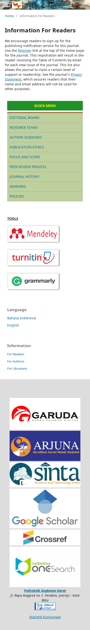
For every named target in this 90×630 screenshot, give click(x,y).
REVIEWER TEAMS (24, 127)
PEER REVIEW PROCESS (28, 166)
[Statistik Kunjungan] (45, 609)
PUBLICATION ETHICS (27, 147)
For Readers (15, 354)
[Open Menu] (5, 5)
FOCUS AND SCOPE (25, 157)
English (13, 325)
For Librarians (17, 368)
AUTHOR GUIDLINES (26, 137)
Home (9, 16)
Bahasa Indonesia (21, 318)
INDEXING (18, 186)
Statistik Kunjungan (45, 617)
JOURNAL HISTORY (24, 176)
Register (24, 50)
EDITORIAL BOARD (24, 117)
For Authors (15, 361)
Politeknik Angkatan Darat (45, 590)
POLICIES (17, 196)
